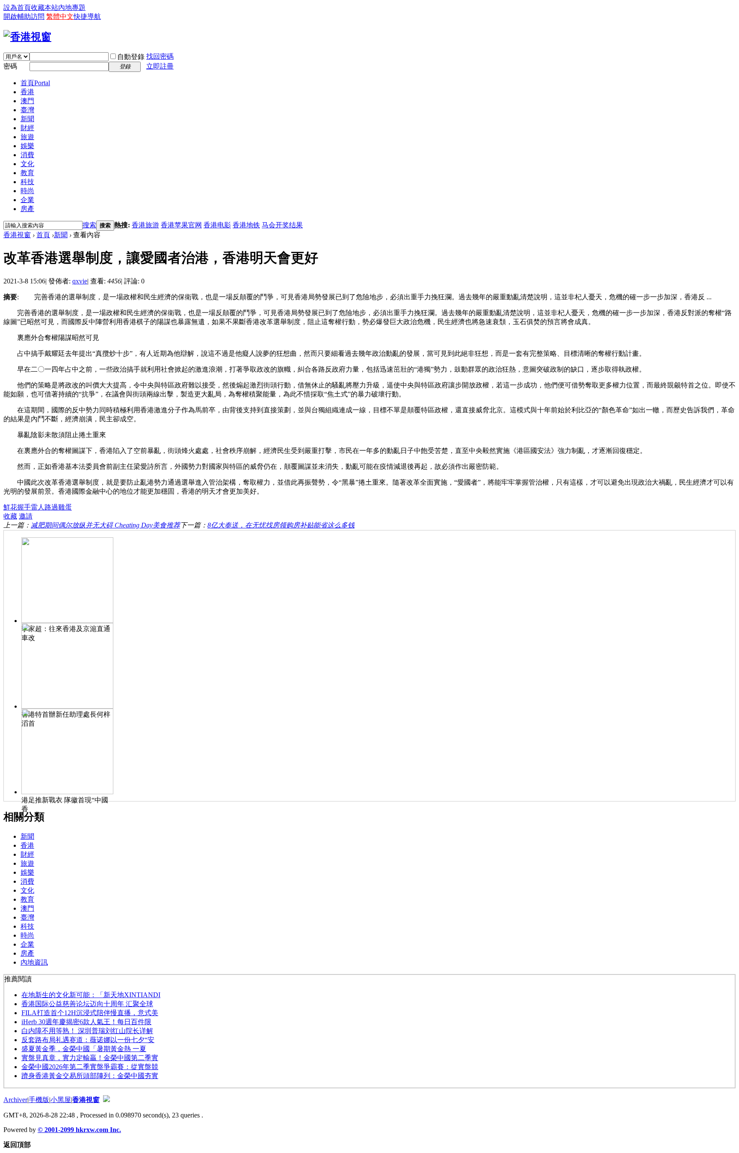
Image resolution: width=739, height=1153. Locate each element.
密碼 (10, 66)
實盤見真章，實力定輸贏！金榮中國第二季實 (89, 1057)
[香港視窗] (27, 36)
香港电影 (217, 225)
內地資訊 (34, 962)
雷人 (37, 507)
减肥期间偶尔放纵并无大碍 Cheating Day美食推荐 (105, 525)
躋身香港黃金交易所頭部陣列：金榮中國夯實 (89, 1075)
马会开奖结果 (282, 225)
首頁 (35, 82)
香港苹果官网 (181, 225)
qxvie (79, 281)
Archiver (15, 1099)
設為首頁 (17, 7)
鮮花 (10, 507)
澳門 (27, 100)
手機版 (39, 1099)
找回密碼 (160, 56)
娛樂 (27, 145)
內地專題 (72, 7)
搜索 (89, 225)
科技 (27, 181)
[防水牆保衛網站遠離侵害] (106, 1099)
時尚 (27, 190)
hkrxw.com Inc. (98, 1129)
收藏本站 (44, 7)
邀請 (26, 516)
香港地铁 (246, 225)
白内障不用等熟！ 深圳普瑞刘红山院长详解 (87, 1030)
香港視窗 (17, 234)
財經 (27, 127)
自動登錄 (131, 56)
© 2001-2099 (57, 1129)
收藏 (10, 516)
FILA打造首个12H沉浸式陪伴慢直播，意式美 (89, 1012)
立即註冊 (160, 66)
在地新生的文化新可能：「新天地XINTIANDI (90, 994)
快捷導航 (87, 16)
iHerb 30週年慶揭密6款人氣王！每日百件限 (86, 1021)
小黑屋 (60, 1099)
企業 (27, 199)
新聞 (27, 118)
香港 (27, 91)
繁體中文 (60, 16)
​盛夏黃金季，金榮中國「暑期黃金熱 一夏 (83, 1048)
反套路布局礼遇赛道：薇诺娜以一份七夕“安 (87, 1039)
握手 (24, 507)
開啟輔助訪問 (23, 16)
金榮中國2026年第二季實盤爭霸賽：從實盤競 (89, 1066)
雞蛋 (65, 507)
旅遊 (27, 136)
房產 (27, 208)
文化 (27, 163)
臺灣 (27, 109)
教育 (27, 172)
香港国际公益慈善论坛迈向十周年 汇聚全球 (87, 1003)
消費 (27, 154)
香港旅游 (145, 225)
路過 (51, 507)
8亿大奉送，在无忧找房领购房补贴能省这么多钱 (281, 525)
